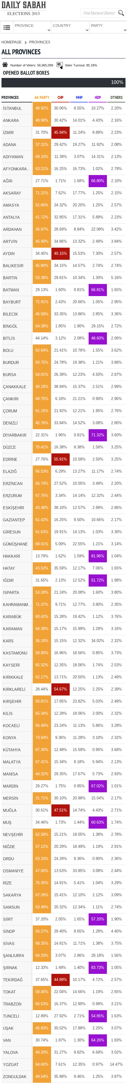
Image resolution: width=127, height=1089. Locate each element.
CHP (61, 97)
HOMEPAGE (11, 42)
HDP (98, 97)
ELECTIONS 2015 (23, 13)
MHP (79, 97)
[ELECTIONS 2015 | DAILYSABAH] (23, 6)
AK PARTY (42, 97)
